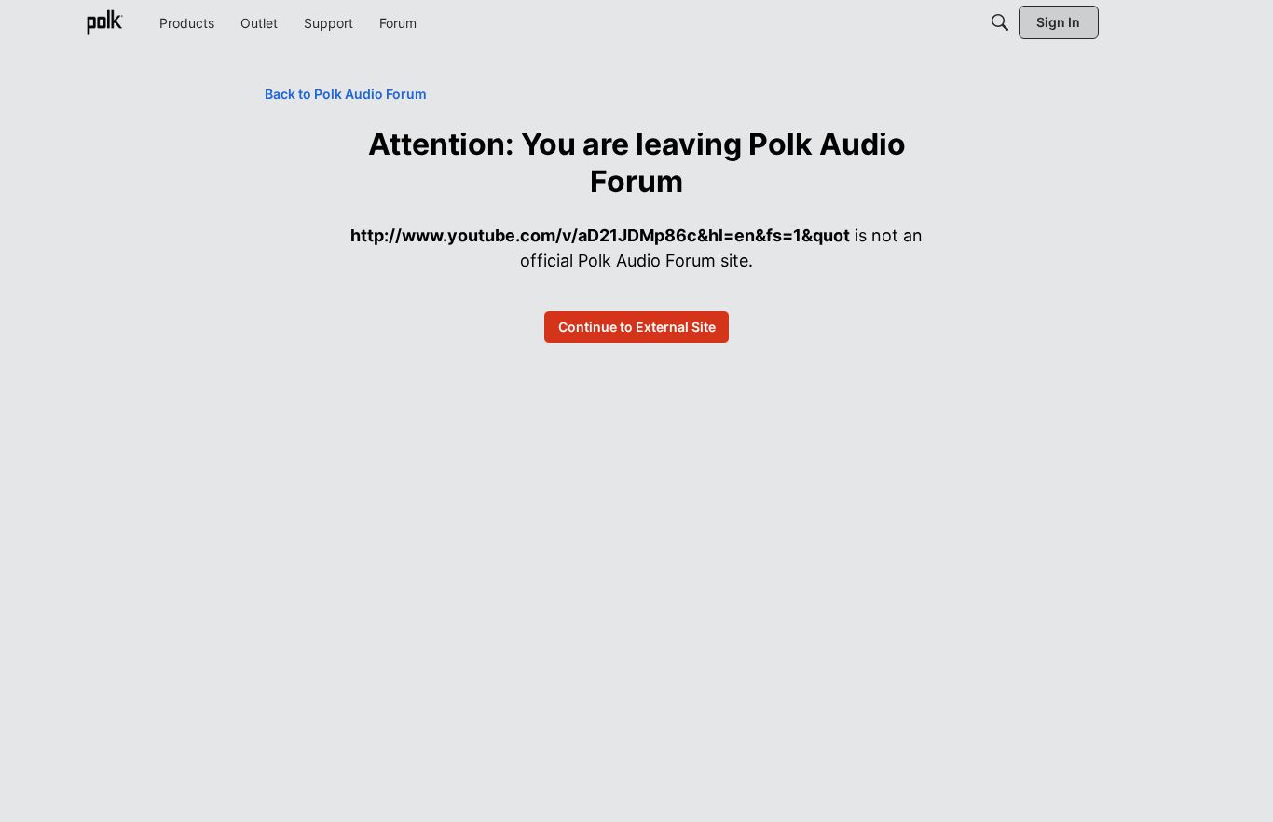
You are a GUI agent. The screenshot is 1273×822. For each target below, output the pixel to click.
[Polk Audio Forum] (104, 22)
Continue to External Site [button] (637, 327)
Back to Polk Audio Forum (346, 94)
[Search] (1000, 22)
